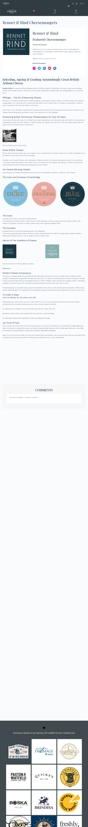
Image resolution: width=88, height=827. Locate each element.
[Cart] (77, 3)
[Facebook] (44, 68)
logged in (21, 397)
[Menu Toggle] (69, 6)
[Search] (73, 3)
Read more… (7, 268)
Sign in (82, 3)
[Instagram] (34, 68)
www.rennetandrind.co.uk (47, 58)
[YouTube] (49, 68)
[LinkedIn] (54, 68)
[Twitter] (39, 68)
